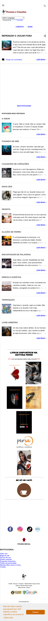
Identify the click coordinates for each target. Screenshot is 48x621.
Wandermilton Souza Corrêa (10, 565)
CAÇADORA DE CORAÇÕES (15, 164)
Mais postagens (24, 106)
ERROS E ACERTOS (11, 277)
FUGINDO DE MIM (10, 141)
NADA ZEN (7, 186)
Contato (3, 567)
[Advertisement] (24, 82)
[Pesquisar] (45, 6)
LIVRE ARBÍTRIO (10, 322)
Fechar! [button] (35, 612)
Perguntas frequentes (8, 561)
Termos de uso (5, 557)
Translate (19, 20)
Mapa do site (4, 555)
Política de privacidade (8, 563)
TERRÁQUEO (8, 300)
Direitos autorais (6, 559)
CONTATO (20, 27)
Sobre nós (3, 554)
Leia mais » (41, 60)
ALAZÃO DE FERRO (11, 232)
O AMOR (6, 119)
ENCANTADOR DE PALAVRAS (16, 254)
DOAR (30, 27)
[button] (45, 36)
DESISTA (6, 209)
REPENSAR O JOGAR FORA (17, 36)
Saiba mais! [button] (8, 617)
